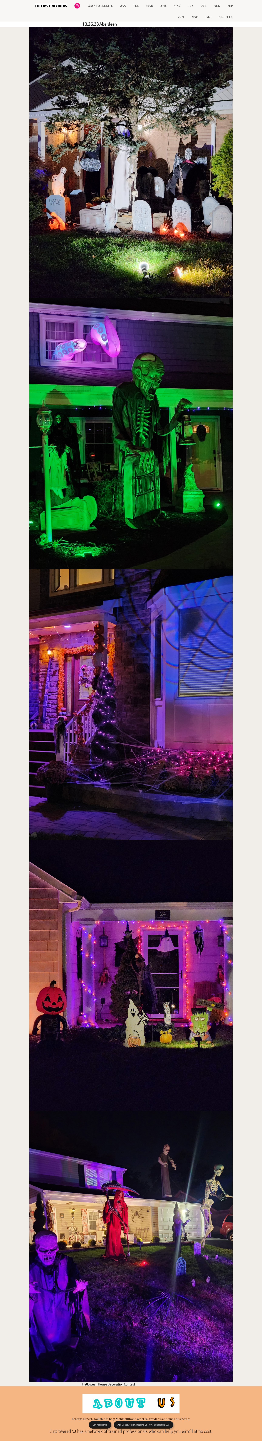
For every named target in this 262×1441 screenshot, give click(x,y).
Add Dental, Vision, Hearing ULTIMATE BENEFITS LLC (143, 1424)
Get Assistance (100, 1424)
